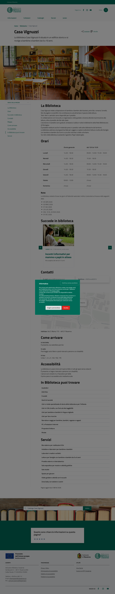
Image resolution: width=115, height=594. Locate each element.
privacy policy (56, 291)
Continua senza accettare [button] (70, 283)
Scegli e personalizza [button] (53, 308)
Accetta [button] (66, 308)
